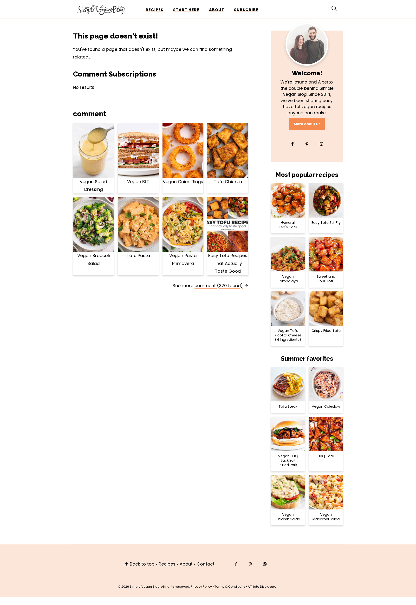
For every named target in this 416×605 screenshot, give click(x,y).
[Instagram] (321, 144)
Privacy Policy (201, 586)
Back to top (139, 564)
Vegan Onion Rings (183, 182)
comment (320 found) (219, 286)
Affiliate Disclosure (262, 586)
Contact (205, 564)
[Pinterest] (307, 144)
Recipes (154, 9)
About (216, 9)
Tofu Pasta (138, 255)
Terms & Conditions (229, 586)
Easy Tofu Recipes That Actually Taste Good (227, 263)
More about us (307, 124)
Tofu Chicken (228, 182)
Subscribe (246, 9)
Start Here (186, 9)
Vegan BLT (138, 182)
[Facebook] (292, 144)
